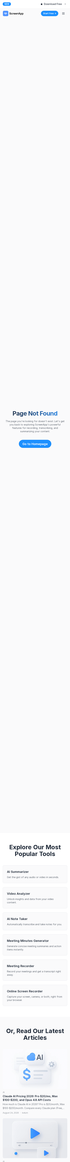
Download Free (53, 4)
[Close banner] (65, 4)
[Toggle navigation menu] (63, 13)
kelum (25, 1113)
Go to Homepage (35, 444)
